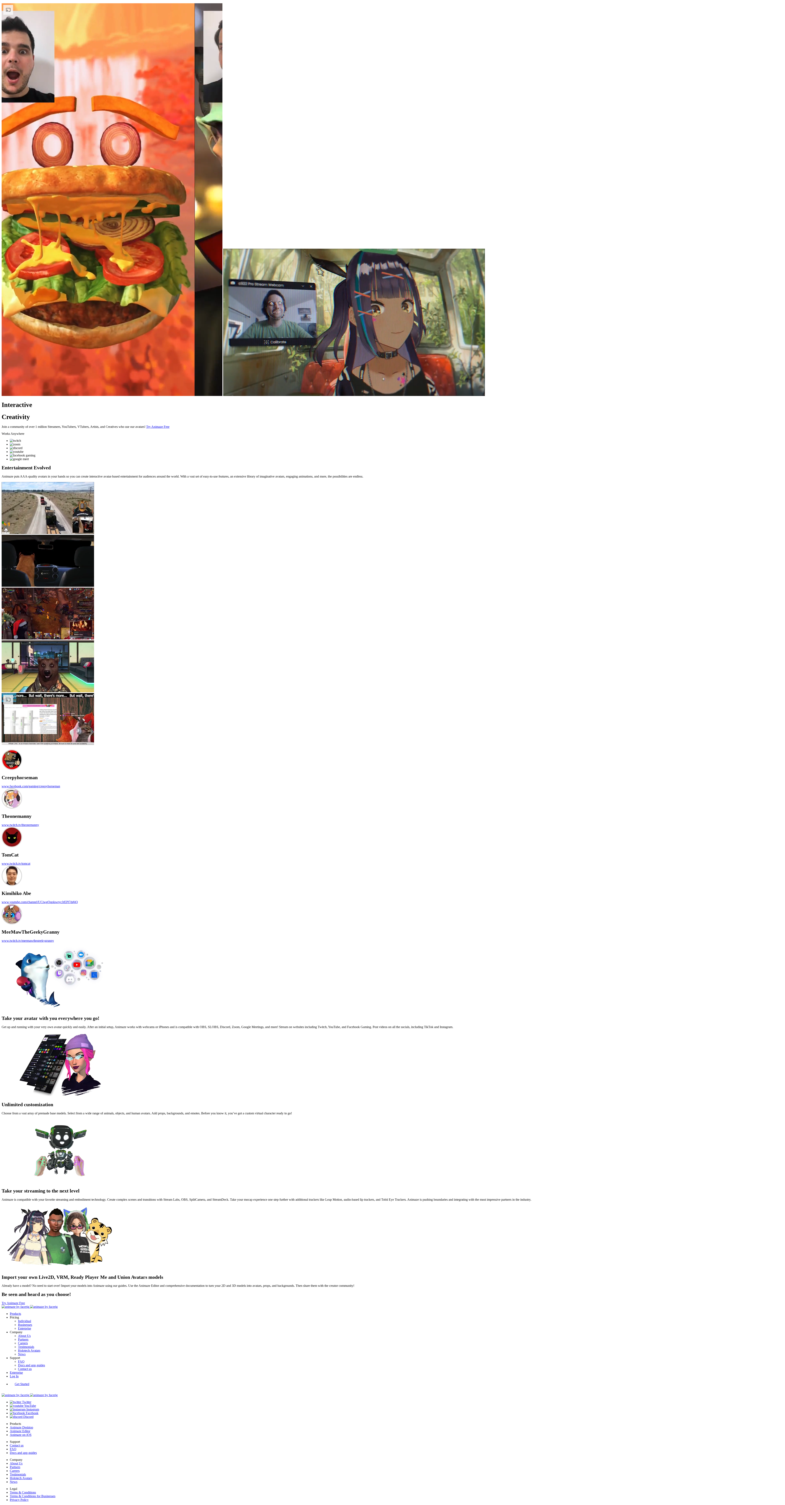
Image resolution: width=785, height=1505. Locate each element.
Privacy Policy (19, 1500)
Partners (23, 1339)
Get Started (22, 1384)
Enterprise (24, 1328)
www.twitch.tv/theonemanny (20, 825)
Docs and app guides (31, 1365)
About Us (24, 1336)
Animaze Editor (20, 1431)
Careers (23, 1343)
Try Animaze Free (157, 426)
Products (15, 1313)
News (22, 1354)
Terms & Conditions (23, 1492)
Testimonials (26, 1347)
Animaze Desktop (21, 1427)
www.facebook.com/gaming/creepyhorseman (31, 786)
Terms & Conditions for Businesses (32, 1496)
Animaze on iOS (20, 1434)
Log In (14, 1376)
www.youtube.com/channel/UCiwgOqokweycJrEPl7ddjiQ (40, 902)
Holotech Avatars (29, 1350)
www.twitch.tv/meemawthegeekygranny (28, 940)
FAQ (21, 1361)
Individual (24, 1321)
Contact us (25, 1369)
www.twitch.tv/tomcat (16, 863)
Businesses (25, 1324)
